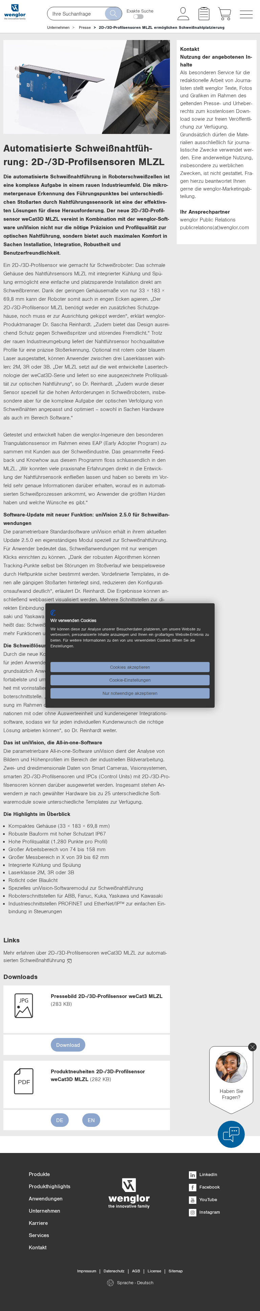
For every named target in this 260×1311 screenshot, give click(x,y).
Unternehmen (58, 27)
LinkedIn (207, 1174)
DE (59, 1120)
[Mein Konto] (183, 18)
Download (68, 1045)
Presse (85, 27)
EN (91, 1120)
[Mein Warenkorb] (224, 18)
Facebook (209, 1187)
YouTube (207, 1199)
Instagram (209, 1212)
